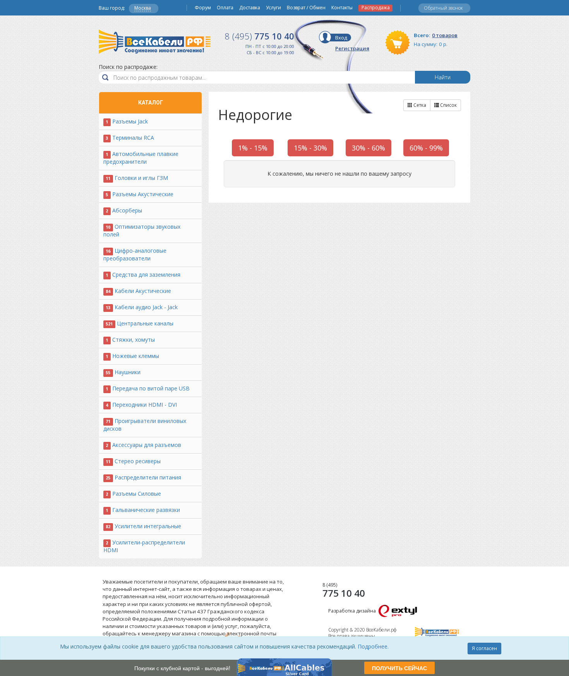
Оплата (225, 8)
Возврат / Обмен (306, 8)
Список (448, 105)
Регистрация (352, 48)
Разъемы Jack (130, 121)
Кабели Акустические (143, 290)
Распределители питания (148, 477)
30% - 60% (368, 147)
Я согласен (484, 648)
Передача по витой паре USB (151, 388)
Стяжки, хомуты (133, 339)
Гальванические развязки (146, 509)
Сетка (419, 105)
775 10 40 (259, 36)
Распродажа (376, 8)
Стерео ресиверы (138, 461)
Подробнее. (373, 646)
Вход (341, 37)
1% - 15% (252, 147)
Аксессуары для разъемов (146, 444)
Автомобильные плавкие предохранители (140, 157)
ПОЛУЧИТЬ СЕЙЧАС (399, 668)
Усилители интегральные (148, 526)
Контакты (342, 8)
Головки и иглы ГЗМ (141, 177)
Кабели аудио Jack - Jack (146, 307)
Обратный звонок (443, 8)
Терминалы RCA (133, 137)
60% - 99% (426, 147)
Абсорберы (127, 210)
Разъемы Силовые (136, 493)
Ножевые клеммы (135, 355)
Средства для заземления (146, 274)
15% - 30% (310, 147)
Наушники (128, 372)
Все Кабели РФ (155, 41)
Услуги (273, 8)
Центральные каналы (145, 323)
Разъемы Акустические (142, 194)
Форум (203, 8)
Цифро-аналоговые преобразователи (134, 254)
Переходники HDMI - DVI (144, 404)
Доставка (249, 8)
